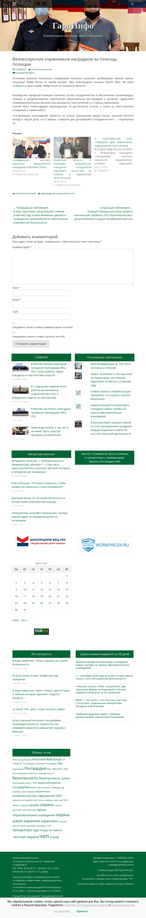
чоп (73, 193)
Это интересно (41, 654)
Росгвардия (35, 768)
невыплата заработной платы (28, 800)
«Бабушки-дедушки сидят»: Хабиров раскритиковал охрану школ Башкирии (100, 715)
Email (16, 299)
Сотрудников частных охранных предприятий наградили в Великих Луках (31, 163)
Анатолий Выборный (46, 759)
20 (50, 596)
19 (41, 596)
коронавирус (28, 791)
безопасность (25, 777)
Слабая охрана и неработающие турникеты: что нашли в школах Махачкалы (111, 395)
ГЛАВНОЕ (41, 357)
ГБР (64, 759)
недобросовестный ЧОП (56, 800)
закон (33, 787)
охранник (31, 820)
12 (41, 589)
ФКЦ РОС (57, 769)
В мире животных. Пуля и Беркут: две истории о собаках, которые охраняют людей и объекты (41, 694)
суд (35, 830)
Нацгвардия (18, 769)
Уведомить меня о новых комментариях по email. (43, 327)
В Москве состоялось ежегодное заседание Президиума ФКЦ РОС (51, 412)
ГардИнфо (73, 25)
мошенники (42, 791)
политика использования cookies (86, 905)
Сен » (24, 620)
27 (50, 603)
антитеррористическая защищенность (33, 773)
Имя (16, 287)
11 (33, 589)
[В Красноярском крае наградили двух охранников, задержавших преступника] (115, 154)
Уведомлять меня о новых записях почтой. (38, 336)
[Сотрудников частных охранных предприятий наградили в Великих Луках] (31, 147)
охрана (47, 804)
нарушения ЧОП (50, 796)
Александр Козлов (22, 759)
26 (41, 603)
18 (33, 596)
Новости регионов (41, 69)
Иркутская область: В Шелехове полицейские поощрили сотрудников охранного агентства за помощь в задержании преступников (72, 168)
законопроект (44, 787)
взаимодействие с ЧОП (24, 782)
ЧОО (65, 769)
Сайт (15, 311)
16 (16, 596)
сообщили (18, 85)
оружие (34, 805)
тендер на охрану (50, 830)
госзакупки (21, 787)
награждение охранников (55, 193)
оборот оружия (20, 805)
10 (25, 589)
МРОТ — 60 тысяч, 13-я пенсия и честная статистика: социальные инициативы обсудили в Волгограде (101, 703)
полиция (62, 821)
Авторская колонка (41, 454)
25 (33, 603)
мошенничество (24, 796)
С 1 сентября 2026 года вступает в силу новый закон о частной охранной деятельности (104, 677)
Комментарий (22, 247)
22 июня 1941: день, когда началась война (38, 709)
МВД (59, 763)
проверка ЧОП (44, 825)
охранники (49, 821)
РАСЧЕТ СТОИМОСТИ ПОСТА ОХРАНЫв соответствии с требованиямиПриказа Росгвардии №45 (105, 457)
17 (25, 596)
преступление (19, 825)
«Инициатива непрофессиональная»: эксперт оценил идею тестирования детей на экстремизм (40, 516)
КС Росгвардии (27, 763)
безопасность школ (54, 778)
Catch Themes (126, 883)
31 (25, 609)
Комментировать (25, 72)
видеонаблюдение (49, 782)
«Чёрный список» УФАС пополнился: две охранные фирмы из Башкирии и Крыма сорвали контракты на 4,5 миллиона (101, 689)
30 (16, 609)
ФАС (49, 768)
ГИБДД (15, 763)
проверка (31, 825)
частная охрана (25, 836)
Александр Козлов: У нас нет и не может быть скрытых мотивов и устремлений (50, 431)
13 (50, 589)
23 (16, 603)
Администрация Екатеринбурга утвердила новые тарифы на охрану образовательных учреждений (102, 665)
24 (25, 603)
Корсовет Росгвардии (46, 763)
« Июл (15, 620)
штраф (54, 837)
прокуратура (22, 830)
